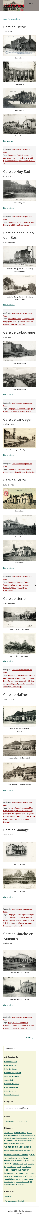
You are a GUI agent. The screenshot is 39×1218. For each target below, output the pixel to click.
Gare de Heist (9, 1080)
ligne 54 (31, 813)
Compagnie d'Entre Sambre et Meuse (25, 1135)
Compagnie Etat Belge (16, 155)
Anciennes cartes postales (22, 149)
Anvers (10, 675)
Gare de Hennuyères (11, 1095)
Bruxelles (12, 1135)
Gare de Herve (14, 27)
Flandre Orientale (21, 1154)
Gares (5, 152)
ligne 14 (9, 684)
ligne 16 (22, 684)
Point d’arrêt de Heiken (12, 1076)
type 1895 (6, 324)
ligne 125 (9, 1167)
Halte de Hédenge (11, 1069)
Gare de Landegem (18, 419)
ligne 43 (16, 1025)
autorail (11, 1133)
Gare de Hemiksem (11, 1087)
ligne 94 (19, 588)
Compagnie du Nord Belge (14, 1143)
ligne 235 (10, 923)
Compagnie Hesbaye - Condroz (19, 222)
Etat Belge (23, 1150)
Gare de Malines (15, 694)
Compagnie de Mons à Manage (19, 409)
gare (27, 155)
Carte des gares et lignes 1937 (16, 1121)
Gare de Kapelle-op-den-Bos (19, 235)
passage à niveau (28, 1173)
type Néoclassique (10, 161)
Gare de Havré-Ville (11, 1065)
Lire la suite (8, 790)
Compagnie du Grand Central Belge (20, 1140)
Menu (34, 4)
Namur (18, 1173)
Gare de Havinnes (10, 1062)
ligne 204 (10, 813)
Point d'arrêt (8, 1176)
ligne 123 (26, 920)
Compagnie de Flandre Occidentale (14, 1138)
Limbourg (29, 1167)
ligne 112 (13, 411)
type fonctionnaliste (23, 816)
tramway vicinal (9, 816)
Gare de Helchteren (11, 1084)
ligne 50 (18, 472)
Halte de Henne (10, 1091)
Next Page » (31, 1037)
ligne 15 (15, 684)
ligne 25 (18, 813)
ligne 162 (19, 1167)
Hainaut (6, 411)
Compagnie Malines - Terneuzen (20, 811)
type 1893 (8, 1179)
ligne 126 (11, 225)
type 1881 (32, 1176)
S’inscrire (8, 1196)
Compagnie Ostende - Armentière (12, 1150)
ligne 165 (24, 1167)
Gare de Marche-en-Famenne (18, 936)
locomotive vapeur (26, 321)
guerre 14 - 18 (16, 158)
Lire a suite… (8, 141)
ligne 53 (15, 321)
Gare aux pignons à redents (13, 1158)
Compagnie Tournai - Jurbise (14, 585)
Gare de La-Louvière (19, 332)
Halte (15, 1163)
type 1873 (24, 1176)
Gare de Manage (16, 830)
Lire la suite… (9, 208)
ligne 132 (14, 1167)
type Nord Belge (9, 1182)
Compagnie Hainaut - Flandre (19, 582)
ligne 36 (24, 1164)
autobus (17, 808)
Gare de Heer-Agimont (12, 1073)
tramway (16, 1176)
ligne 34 (20, 1164)
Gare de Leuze (14, 480)
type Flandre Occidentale (26, 1179)
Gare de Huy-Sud (16, 171)
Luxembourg (8, 1028)
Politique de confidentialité (15, 1201)
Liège (24, 158)
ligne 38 (30, 158)
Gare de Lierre (14, 598)
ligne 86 (13, 588)
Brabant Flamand (14, 319)
